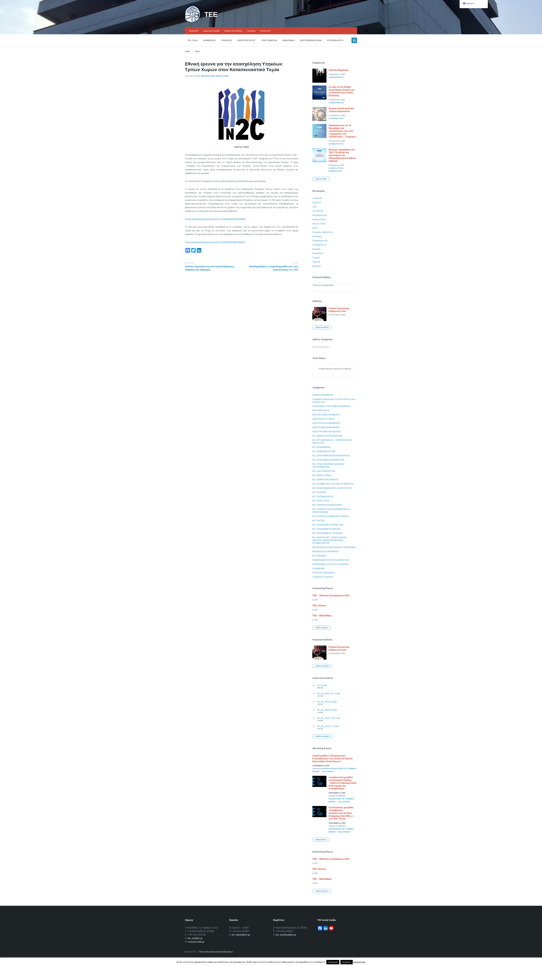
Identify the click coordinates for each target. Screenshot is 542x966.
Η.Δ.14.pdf (322, 685)
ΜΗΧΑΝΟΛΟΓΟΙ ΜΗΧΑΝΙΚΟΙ (325, 551)
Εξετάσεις (317, 236)
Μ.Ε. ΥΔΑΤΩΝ (318, 520)
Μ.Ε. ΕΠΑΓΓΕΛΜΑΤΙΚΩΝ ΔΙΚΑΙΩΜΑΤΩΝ (331, 455)
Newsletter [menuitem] (194, 30)
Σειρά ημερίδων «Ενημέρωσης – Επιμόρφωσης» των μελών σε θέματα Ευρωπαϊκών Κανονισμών (332, 758)
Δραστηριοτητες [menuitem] (246, 40)
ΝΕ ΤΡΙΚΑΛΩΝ (319, 555)
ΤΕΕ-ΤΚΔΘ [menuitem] (192, 40)
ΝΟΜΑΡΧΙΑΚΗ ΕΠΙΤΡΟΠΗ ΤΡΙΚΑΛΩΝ (330, 564)
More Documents (322, 736)
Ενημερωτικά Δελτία (322, 232)
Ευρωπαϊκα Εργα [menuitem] (335, 40)
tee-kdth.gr (318, 210)
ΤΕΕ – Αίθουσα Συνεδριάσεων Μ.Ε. (331, 595)
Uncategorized (319, 215)
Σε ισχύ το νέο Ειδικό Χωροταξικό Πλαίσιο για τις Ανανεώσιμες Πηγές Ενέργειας (341, 91)
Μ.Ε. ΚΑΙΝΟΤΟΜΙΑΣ (321, 475)
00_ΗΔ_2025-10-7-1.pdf (328, 693)
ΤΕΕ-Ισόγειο (319, 605)
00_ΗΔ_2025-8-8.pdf (327, 709)
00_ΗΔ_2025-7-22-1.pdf (328, 718)
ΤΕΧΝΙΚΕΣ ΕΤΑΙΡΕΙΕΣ (322, 576)
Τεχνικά (316, 261)
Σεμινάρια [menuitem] (251, 30)
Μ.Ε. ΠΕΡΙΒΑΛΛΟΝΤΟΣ (323, 496)
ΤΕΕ (211, 14)
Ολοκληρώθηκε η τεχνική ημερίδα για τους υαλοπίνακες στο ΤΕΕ (273, 268)
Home (187, 51)
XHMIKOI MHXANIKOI (322, 394)
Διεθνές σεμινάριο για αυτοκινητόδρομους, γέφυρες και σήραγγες (210, 268)
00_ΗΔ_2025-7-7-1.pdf (328, 726)
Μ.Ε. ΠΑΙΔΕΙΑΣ (319, 492)
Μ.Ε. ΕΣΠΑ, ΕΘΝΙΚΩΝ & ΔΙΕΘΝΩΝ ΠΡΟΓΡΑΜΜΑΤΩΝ (328, 465)
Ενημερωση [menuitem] (209, 40)
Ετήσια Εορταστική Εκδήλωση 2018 (339, 310)
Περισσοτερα (320, 179)
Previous (189, 263)
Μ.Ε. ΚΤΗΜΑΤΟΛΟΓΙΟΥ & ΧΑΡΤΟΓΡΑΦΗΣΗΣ (333, 483)
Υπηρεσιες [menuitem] (226, 40)
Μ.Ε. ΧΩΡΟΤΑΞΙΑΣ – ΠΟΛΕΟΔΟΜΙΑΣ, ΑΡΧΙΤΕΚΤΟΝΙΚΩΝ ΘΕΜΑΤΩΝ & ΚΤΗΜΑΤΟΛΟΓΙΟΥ (329, 540)
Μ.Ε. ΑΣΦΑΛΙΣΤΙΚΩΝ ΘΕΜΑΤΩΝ (327, 435)
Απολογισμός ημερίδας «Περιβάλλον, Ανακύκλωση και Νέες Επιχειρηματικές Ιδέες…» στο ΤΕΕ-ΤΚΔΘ (341, 813)
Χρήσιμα (316, 265)
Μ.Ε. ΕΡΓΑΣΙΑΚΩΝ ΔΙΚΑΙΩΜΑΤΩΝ (328, 459)
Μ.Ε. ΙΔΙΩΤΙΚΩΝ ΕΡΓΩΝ (323, 471)
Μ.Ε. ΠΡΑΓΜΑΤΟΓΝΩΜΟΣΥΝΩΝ (327, 504)
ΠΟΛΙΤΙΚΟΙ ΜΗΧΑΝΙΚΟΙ (323, 572)
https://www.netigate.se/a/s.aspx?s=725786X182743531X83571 (215, 242)
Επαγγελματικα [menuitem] (269, 40)
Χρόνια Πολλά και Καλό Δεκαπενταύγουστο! (341, 110)
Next (295, 263)
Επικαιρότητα (319, 244)
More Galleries (322, 327)
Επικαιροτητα (336, 118)
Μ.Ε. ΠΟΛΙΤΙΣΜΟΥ (320, 500)
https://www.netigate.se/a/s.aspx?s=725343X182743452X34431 (215, 218)
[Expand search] (354, 40)
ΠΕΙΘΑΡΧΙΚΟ (318, 568)
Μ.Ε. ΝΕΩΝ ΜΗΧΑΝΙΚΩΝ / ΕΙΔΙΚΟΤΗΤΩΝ (332, 488)
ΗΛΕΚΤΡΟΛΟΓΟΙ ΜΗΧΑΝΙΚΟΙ (326, 423)
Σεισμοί (316, 257)
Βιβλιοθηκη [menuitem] (289, 40)
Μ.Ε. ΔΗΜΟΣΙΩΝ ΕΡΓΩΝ (323, 451)
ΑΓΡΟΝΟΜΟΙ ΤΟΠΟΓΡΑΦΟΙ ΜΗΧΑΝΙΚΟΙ (331, 406)
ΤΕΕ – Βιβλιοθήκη (322, 615)
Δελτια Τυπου (222, 76)
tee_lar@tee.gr (195, 938)
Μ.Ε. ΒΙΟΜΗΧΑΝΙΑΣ (321, 447)
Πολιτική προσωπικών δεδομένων (216, 951)
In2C (213, 76)
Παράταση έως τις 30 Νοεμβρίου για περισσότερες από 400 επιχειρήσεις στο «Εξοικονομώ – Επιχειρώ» (342, 131)
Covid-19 (316, 202)
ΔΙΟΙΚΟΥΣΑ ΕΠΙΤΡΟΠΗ (323, 418)
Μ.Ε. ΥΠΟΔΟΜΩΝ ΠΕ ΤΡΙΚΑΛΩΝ (327, 533)
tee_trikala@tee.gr (241, 935)
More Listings (321, 628)
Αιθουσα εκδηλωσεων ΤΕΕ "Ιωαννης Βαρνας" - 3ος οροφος (341, 798)
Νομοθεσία (317, 253)
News (197, 51)
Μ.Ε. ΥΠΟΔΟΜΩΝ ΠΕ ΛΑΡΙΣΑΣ (326, 528)
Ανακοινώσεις (319, 219)
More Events (320, 840)
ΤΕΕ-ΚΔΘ (205, 76)
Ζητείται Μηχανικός (339, 70)
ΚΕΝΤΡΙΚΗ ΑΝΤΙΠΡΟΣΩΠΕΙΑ (326, 431)
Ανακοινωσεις (337, 77)
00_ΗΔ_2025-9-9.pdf (327, 701)
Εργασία (316, 248)
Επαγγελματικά (319, 240)
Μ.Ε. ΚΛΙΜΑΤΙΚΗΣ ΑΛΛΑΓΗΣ (325, 479)
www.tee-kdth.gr (196, 942)
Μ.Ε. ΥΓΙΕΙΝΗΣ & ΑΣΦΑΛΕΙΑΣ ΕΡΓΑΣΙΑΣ (330, 516)
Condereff (317, 198)
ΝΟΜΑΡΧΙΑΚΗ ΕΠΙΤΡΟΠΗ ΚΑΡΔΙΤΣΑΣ (330, 559)
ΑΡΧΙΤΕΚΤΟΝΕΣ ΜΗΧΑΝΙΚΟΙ (326, 414)
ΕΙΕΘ (314, 227)
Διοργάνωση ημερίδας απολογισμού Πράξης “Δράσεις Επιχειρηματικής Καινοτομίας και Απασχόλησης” (343, 783)
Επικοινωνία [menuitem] (265, 30)
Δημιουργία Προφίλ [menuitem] (211, 30)
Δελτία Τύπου (319, 223)
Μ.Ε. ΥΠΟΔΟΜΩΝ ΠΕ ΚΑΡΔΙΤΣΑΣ (327, 524)
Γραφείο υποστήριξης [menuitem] (233, 30)
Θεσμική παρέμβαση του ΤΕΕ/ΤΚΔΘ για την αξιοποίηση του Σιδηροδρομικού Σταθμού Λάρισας (342, 155)
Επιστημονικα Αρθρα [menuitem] (311, 40)
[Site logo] (192, 21)
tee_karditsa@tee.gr (286, 935)
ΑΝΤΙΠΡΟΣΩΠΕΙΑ (320, 410)
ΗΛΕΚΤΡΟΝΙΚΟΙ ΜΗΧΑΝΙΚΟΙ (326, 427)
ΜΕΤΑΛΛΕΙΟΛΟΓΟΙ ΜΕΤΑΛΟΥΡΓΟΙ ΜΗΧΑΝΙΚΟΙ (334, 547)
